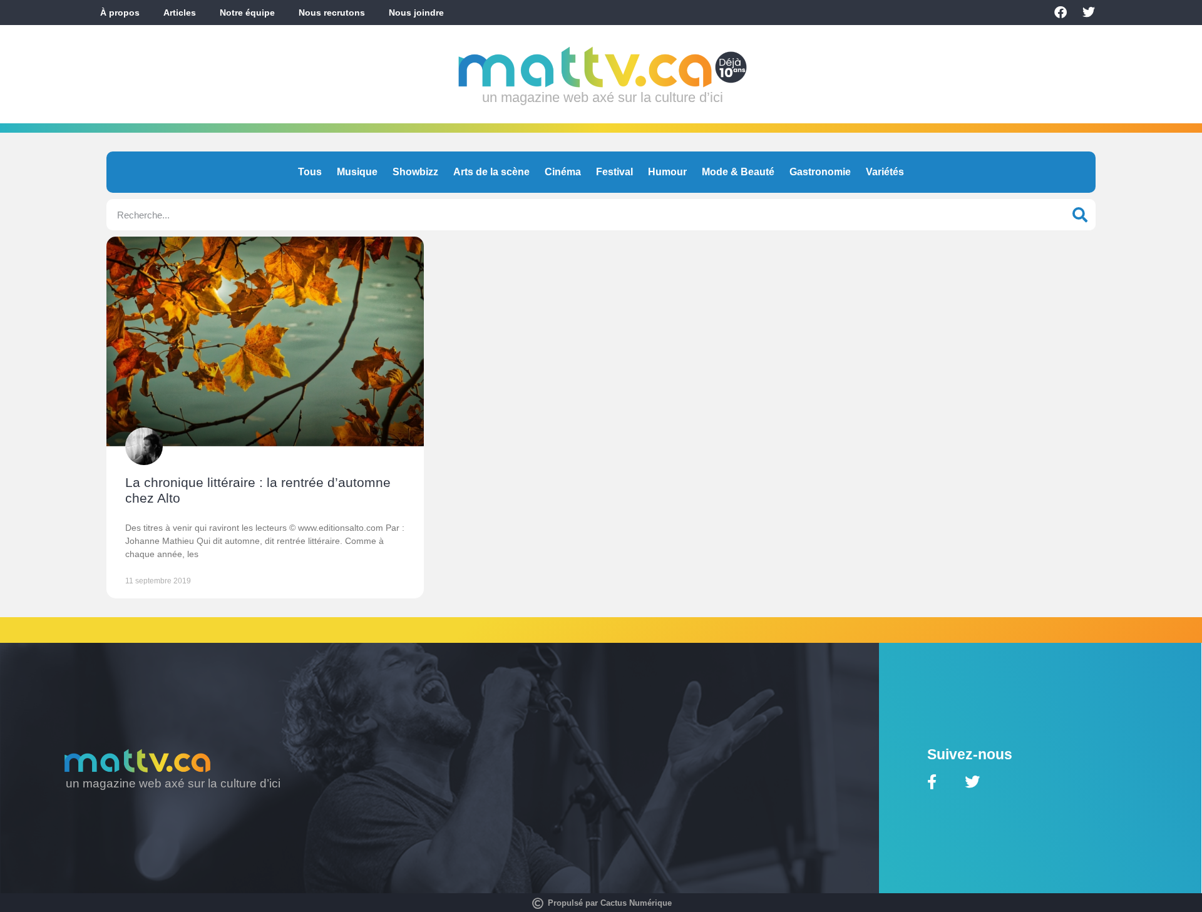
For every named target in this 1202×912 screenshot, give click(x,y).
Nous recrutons (332, 13)
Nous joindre (416, 13)
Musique (357, 172)
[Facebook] (1060, 12)
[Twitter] (1088, 12)
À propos (120, 13)
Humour (667, 172)
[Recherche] (1080, 214)
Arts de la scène (491, 172)
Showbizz (415, 172)
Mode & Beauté (738, 172)
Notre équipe (247, 13)
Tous (310, 172)
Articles (179, 13)
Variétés (885, 172)
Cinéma (563, 172)
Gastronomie (820, 172)
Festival (614, 172)
